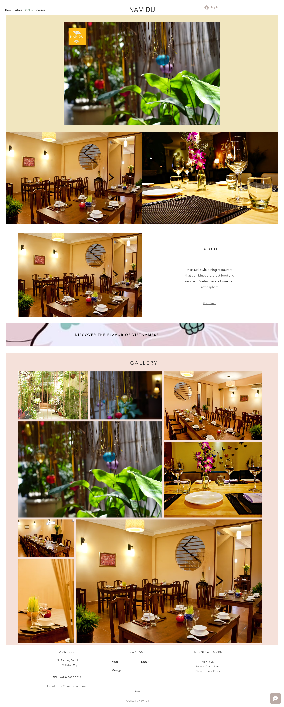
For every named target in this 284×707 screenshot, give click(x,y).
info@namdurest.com (72, 685)
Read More (209, 303)
